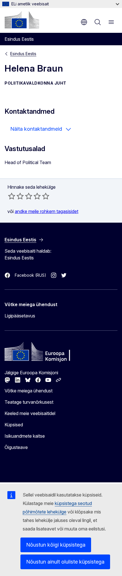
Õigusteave (16, 447)
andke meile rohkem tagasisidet (46, 211)
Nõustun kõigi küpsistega (55, 545)
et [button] (84, 22)
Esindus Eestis (23, 53)
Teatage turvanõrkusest (29, 402)
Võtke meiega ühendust (28, 391)
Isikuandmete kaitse (25, 436)
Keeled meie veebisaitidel (30, 413)
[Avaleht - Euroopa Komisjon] (22, 19)
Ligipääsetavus (20, 316)
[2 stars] (15, 196)
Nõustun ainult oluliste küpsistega (65, 562)
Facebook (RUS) (30, 275)
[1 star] (11, 196)
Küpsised (14, 424)
